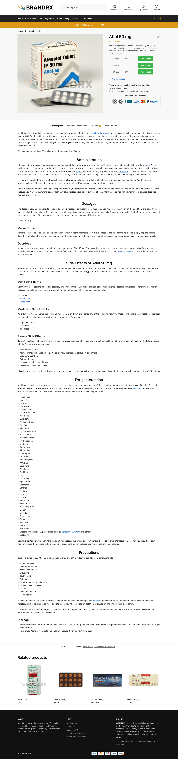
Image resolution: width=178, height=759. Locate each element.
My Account (72, 723)
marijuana (97, 600)
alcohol (79, 171)
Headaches (25, 298)
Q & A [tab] (123, 125)
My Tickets (143, 9)
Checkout (156, 9)
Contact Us (71, 726)
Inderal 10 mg (60, 699)
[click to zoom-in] (60, 73)
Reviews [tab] (96, 125)
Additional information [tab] (77, 125)
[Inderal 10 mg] (70, 679)
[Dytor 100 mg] (143, 679)
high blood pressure (100, 133)
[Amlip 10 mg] (157, 37)
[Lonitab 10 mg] (107, 679)
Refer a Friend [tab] (110, 125)
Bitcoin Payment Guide (77, 733)
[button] (157, 18)
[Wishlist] (47, 667)
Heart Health (30, 31)
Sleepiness (25, 301)
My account (129, 9)
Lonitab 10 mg (97, 699)
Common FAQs (73, 730)
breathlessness (124, 251)
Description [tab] (57, 125)
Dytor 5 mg (22, 699)
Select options (34, 708)
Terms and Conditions (76, 736)
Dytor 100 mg (133, 699)
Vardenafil (66, 532)
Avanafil (76, 532)
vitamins (137, 388)
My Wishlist (114, 9)
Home (20, 31)
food (147, 165)
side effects (123, 171)
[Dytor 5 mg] (34, 679)
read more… (41, 731)
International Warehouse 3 (104, 646)
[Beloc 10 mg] (159, 37)
